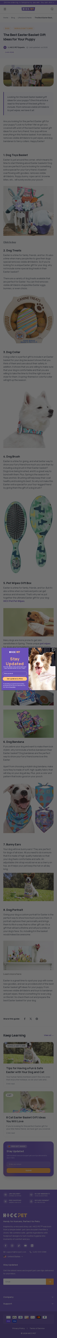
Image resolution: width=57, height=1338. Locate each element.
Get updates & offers (15, 679)
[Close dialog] (53, 649)
